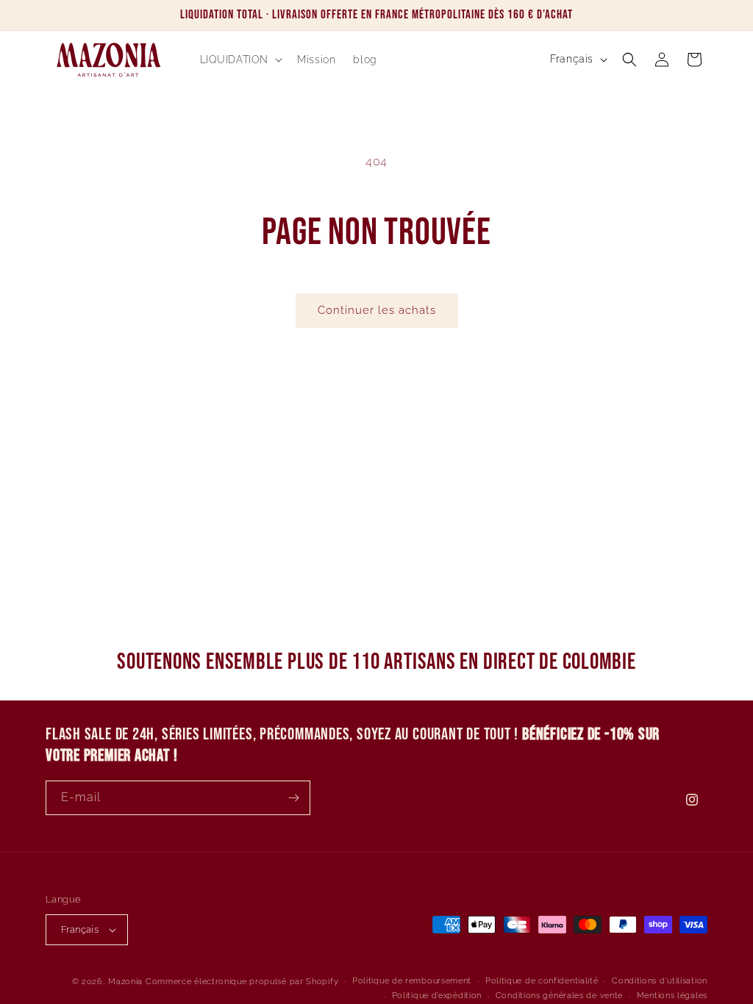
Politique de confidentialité (542, 981)
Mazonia (125, 981)
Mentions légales (672, 995)
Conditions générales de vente (559, 995)
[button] (240, 59)
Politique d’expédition (437, 995)
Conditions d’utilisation (659, 981)
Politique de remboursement (411, 981)
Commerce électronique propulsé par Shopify (242, 981)
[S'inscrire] (293, 798)
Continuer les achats (377, 310)
